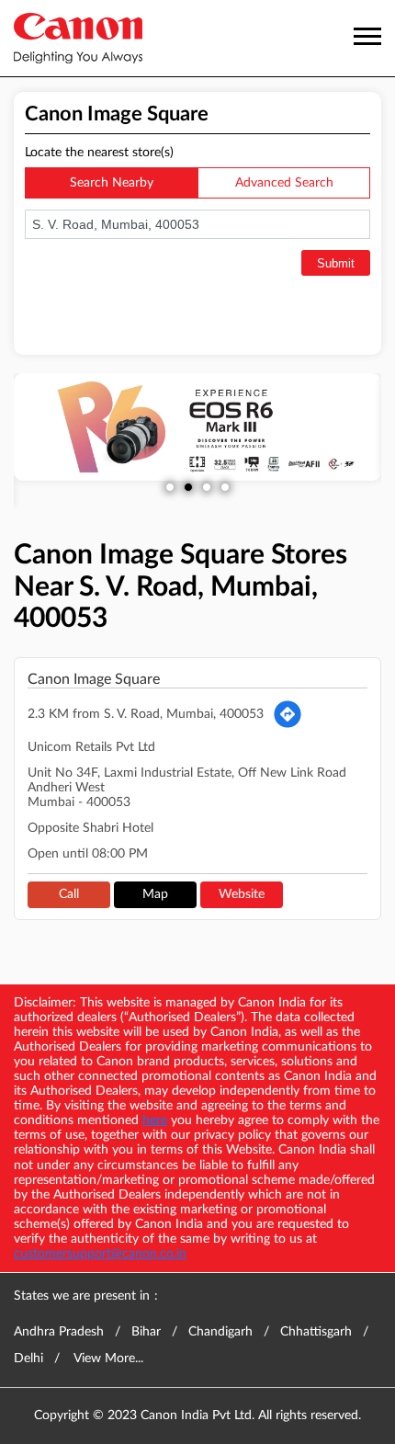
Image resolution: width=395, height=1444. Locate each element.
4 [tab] (225, 487)
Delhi (28, 1358)
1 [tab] (170, 487)
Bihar (146, 1331)
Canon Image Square (94, 679)
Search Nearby (111, 182)
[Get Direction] (287, 714)
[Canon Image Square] (78, 38)
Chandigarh (220, 1331)
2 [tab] (188, 487)
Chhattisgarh (316, 1331)
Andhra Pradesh (59, 1331)
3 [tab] (206, 487)
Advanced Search (284, 182)
